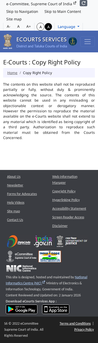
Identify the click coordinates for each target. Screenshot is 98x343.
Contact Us (15, 220)
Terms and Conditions (75, 323)
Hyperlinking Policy (66, 200)
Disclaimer (60, 226)
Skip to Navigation (22, 11)
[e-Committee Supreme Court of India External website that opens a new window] (21, 257)
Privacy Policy (84, 329)
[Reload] (83, 3)
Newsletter (15, 185)
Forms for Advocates (22, 194)
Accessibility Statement (69, 209)
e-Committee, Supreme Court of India (39, 3)
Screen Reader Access (68, 217)
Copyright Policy (64, 191)
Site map (14, 18)
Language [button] (67, 26)
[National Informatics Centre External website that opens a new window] (21, 269)
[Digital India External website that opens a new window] (19, 242)
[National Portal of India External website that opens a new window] (43, 242)
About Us (13, 177)
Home (12, 72)
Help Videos (15, 202)
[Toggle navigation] (87, 41)
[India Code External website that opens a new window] (50, 257)
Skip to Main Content (62, 11)
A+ (28, 26)
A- (8, 26)
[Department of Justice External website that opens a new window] (72, 242)
